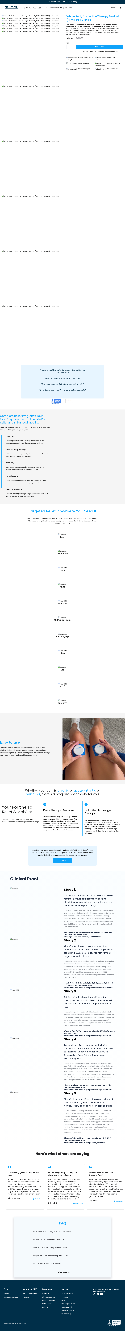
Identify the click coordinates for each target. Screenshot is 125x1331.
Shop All (25, 8)
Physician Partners (49, 1300)
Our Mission (46, 1294)
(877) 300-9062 (67, 1294)
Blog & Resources (48, 1297)
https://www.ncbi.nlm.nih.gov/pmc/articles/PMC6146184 (87, 1036)
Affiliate (45, 1307)
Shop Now (62, 860)
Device (6, 1294)
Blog (62, 8)
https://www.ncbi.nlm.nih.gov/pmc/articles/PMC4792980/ (88, 988)
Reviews (26, 1297)
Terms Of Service (68, 1310)
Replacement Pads (11, 1297)
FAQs (63, 1300)
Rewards (68, 8)
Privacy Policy (66, 1314)
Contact (65, 1297)
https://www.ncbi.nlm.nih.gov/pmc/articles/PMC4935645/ (88, 1090)
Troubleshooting (67, 1307)
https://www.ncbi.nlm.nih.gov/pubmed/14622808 (84, 1143)
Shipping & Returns (68, 1304)
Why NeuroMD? (35, 8)
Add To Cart (99, 47)
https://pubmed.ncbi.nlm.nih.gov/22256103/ (82, 937)
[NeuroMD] (11, 10)
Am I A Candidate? (52, 8)
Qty (67, 43)
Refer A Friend (47, 1304)
